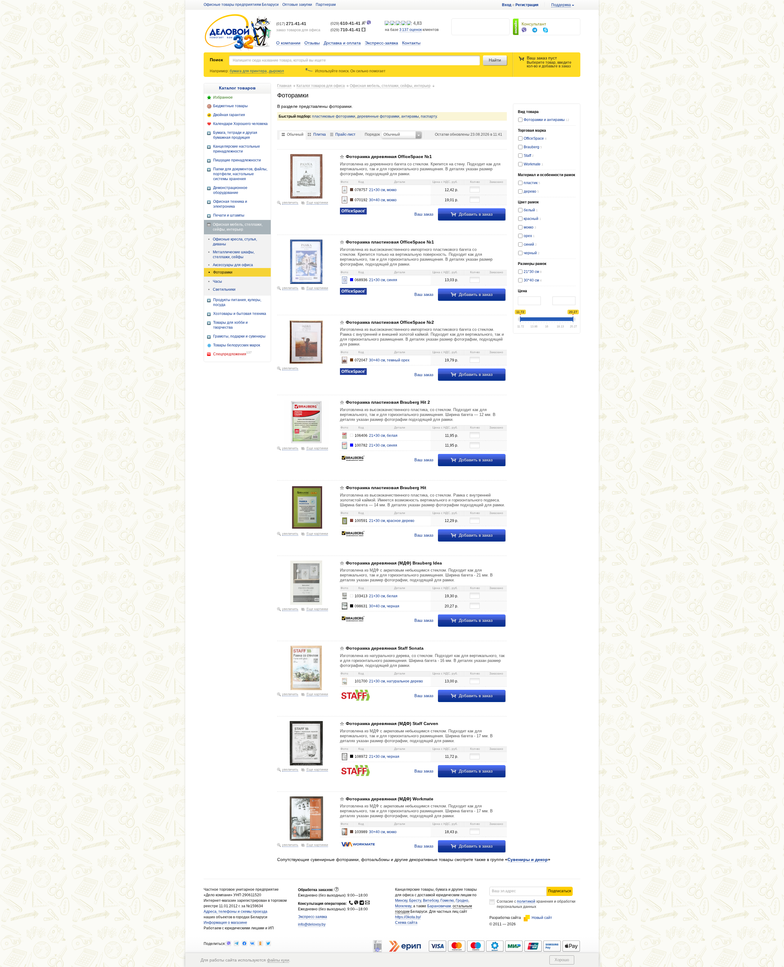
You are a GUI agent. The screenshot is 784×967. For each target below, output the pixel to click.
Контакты (411, 42)
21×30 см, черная (384, 756)
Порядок (372, 134)
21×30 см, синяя (383, 280)
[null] (228, 943)
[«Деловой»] (238, 32)
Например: (220, 71)
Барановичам (439, 906)
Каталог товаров (237, 87)
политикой (526, 901)
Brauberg (533, 147)
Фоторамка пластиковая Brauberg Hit (386, 487)
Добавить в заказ (475, 214)
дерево (530, 191)
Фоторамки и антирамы (546, 120)
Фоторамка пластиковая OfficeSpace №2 (390, 322)
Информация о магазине (225, 922)
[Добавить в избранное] (342, 157)
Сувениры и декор (527, 859)
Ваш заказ (423, 214)
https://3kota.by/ (408, 917)
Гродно (462, 900)
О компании (288, 42)
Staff (529, 155)
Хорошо (562, 960)
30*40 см (533, 280)
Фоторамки (222, 272)
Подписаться (559, 891)
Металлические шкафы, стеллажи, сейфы (233, 254)
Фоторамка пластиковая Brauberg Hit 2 (388, 402)
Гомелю (447, 900)
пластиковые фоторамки (333, 116)
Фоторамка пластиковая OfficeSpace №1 (390, 242)
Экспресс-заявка (381, 42)
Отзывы (312, 42)
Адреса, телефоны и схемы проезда (235, 911)
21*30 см (533, 272)
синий (530, 244)
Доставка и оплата (342, 42)
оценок (410, 30)
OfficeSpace (535, 138)
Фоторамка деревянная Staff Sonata (385, 648)
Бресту (415, 900)
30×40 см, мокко (383, 200)
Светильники (224, 289)
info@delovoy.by (312, 924)
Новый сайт (542, 918)
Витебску (431, 900)
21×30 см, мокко (383, 190)
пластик (531, 183)
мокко (530, 227)
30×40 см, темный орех (389, 360)
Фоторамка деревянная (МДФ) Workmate (389, 798)
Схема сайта (406, 922)
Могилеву (403, 906)
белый (531, 210)
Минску (401, 900)
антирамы (410, 116)
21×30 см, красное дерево (391, 521)
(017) (291, 24)
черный (532, 253)
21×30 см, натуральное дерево (396, 681)
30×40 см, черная (384, 606)
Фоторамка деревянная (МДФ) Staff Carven (392, 723)
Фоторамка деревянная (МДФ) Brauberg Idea (394, 563)
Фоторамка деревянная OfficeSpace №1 (389, 156)
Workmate (533, 164)
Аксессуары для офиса (233, 265)
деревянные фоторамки (378, 116)
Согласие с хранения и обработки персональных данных (536, 904)
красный (532, 219)
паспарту (429, 116)
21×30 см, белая (383, 435)
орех (529, 236)
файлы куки (278, 960)
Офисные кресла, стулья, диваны (235, 241)
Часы (217, 281)
